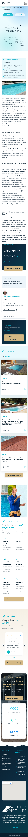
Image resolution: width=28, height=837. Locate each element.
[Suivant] (24, 645)
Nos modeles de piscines (6, 764)
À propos (4, 754)
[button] (25, 3)
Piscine (8, 7)
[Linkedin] (17, 827)
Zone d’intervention (7, 767)
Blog (3, 756)
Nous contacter (6, 769)
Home (3, 7)
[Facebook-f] (11, 827)
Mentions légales (6, 759)
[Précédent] (3, 645)
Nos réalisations (6, 761)
